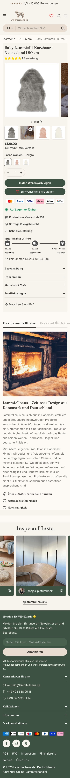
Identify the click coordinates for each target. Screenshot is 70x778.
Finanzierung (48, 753)
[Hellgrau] (8, 162)
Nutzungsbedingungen (15, 664)
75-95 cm (25, 39)
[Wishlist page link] (51, 16)
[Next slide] (41, 122)
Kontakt (7, 760)
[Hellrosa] (17, 162)
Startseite (9, 39)
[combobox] (35, 28)
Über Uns (22, 760)
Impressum (28, 753)
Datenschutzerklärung (53, 664)
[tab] (19, 324)
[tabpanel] (35, 421)
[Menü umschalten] (5, 16)
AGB (5, 753)
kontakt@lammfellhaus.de (23, 685)
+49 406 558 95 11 (19, 691)
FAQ (14, 753)
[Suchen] (63, 28)
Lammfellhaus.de (24, 767)
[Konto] (59, 16)
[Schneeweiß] (26, 162)
